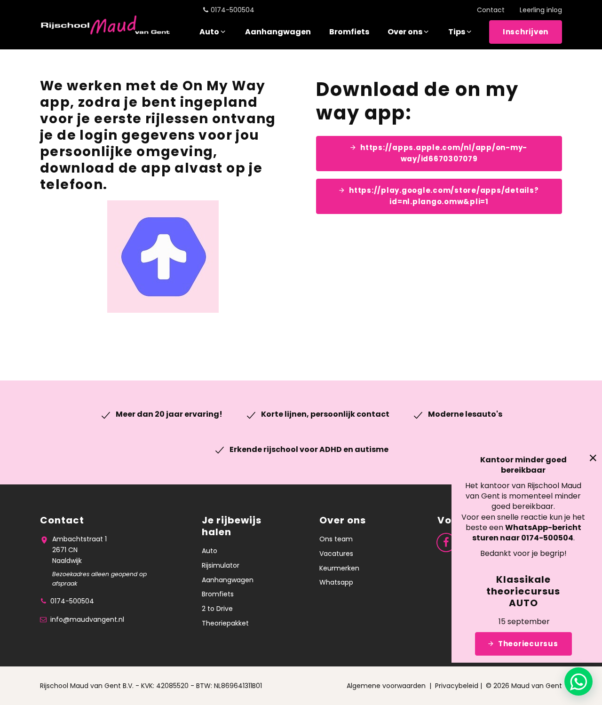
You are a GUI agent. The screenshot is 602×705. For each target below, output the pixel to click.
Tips (456, 31)
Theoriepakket (225, 623)
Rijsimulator (220, 565)
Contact (491, 10)
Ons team (336, 539)
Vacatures (336, 553)
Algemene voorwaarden (386, 685)
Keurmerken (339, 568)
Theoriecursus (528, 644)
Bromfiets (349, 31)
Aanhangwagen (278, 31)
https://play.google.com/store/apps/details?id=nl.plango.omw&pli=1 (444, 195)
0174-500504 (232, 10)
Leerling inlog (541, 10)
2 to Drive (217, 608)
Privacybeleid (456, 685)
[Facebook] (446, 542)
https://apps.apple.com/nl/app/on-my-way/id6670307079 (443, 153)
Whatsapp (336, 582)
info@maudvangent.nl (87, 619)
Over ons (405, 31)
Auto (209, 31)
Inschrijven (525, 32)
